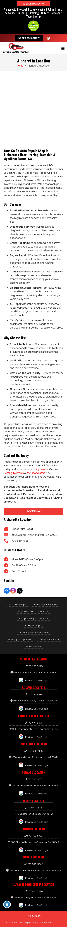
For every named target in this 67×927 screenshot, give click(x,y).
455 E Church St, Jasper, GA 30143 (35, 813)
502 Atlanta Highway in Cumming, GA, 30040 (35, 842)
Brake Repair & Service (46, 604)
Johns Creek (55, 9)
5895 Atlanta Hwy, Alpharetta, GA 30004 (34, 534)
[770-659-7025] (8, 541)
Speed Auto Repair (22, 529)
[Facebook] (7, 591)
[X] (20, 591)
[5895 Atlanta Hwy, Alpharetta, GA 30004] (8, 535)
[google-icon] (49, 38)
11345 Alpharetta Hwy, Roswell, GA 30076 (35, 700)
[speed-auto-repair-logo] (16, 47)
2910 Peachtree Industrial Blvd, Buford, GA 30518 (35, 870)
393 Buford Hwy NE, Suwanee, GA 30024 (34, 897)
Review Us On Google (36, 680)
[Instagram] (13, 591)
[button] (63, 48)
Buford (45, 13)
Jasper (22, 13)
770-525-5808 (35, 864)
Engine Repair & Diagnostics (33, 611)
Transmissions (34, 646)
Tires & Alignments (49, 639)
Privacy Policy (34, 915)
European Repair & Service (33, 618)
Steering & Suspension (20, 639)
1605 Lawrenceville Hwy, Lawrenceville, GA (35, 729)
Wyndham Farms (35, 473)
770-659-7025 (20, 540)
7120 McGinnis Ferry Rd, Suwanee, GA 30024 (35, 785)
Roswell (23, 9)
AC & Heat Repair (18, 604)
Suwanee (10, 13)
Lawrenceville (37, 9)
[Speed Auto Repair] (8, 529)
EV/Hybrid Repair (33, 625)
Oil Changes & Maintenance (34, 632)
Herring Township (14, 473)
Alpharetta (10, 9)
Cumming (33, 13)
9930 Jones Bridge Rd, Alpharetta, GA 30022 (35, 757)
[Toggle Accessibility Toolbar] (7, 904)
